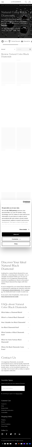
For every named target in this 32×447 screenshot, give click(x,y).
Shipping (3, 420)
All (2, 28)
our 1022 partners (12, 210)
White (14, 30)
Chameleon (17, 28)
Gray (22, 28)
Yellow (18, 30)
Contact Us (4, 404)
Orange (3, 30)
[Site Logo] (16, 2)
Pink (7, 30)
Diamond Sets (27, 41)
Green (25, 28)
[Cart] (29, 2)
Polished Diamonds (15, 41)
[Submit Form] (23, 388)
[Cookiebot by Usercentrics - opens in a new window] (23, 202)
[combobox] (26, 2)
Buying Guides (4, 408)
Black (5, 28)
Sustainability (4, 412)
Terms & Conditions (6, 424)
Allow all (16, 234)
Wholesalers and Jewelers (7, 410)
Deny (15, 243)
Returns (3, 422)
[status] (24, 49)
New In (5, 41)
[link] (3, 434)
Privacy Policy (4, 426)
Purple (10, 30)
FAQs (2, 406)
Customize (15, 239)
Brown (12, 28)
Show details (23, 229)
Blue (8, 28)
